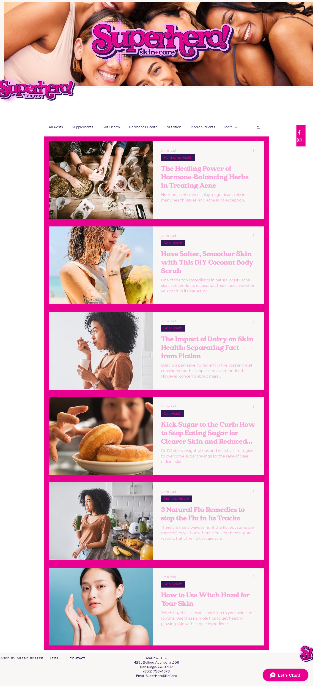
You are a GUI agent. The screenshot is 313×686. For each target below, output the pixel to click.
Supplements (82, 127)
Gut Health (111, 127)
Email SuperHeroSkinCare (156, 676)
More (228, 127)
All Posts (56, 127)
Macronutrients (202, 127)
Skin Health (173, 243)
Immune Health (176, 499)
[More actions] (255, 150)
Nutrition (174, 127)
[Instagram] (299, 140)
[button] (258, 127)
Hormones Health (143, 127)
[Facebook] (299, 132)
